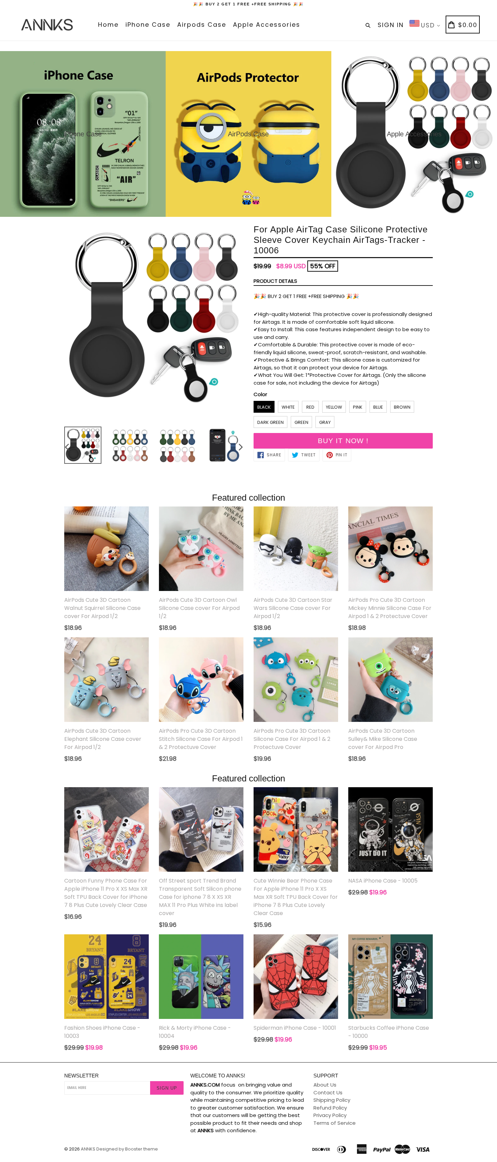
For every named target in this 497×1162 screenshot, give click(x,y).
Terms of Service (334, 1122)
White (288, 407)
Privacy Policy (330, 1115)
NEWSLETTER (81, 1075)
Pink (357, 407)
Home (108, 24)
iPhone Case (147, 24)
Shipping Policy (331, 1099)
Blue (378, 407)
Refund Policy (330, 1107)
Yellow (334, 407)
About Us (324, 1084)
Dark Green (270, 422)
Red (310, 407)
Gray (325, 422)
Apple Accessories (266, 24)
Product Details (275, 280)
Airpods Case (201, 24)
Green (301, 422)
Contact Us (327, 1092)
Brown (402, 407)
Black (264, 407)
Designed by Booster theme (127, 1149)
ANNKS (88, 1149)
